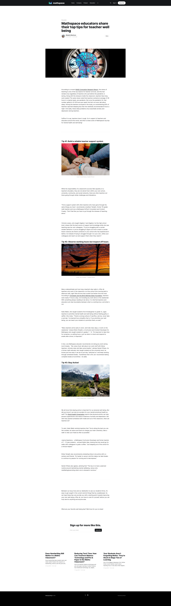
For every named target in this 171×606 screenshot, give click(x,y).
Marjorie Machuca (71, 35)
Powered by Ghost (122, 595)
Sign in (114, 3)
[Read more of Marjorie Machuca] (63, 36)
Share (107, 36)
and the (86, 295)
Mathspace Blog (48, 595)
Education (92, 3)
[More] (98, 3)
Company (79, 3)
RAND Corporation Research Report (87, 89)
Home (72, 3)
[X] (85, 595)
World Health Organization (76, 414)
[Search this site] (111, 3)
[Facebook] (87, 595)
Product (86, 3)
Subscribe (121, 3)
